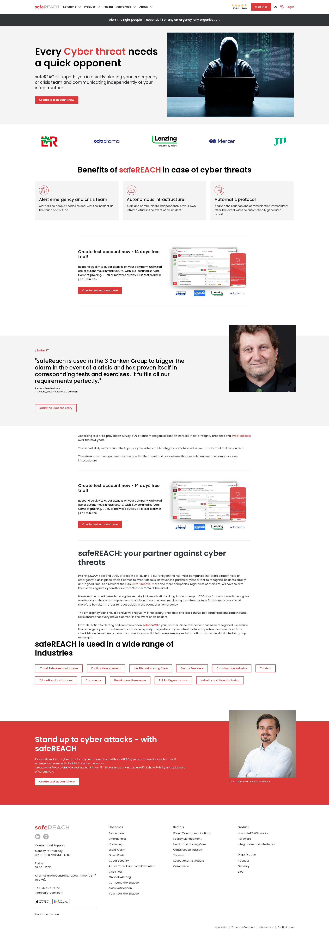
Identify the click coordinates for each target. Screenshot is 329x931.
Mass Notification (120, 888)
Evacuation (116, 833)
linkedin (37, 836)
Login (290, 7)
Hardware (244, 839)
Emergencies (117, 839)
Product (89, 7)
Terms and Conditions (243, 927)
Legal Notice (221, 927)
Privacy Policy (266, 927)
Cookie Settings (286, 927)
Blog (240, 872)
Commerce (181, 866)
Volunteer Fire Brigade (124, 894)
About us (243, 861)
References (123, 7)
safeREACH (150, 625)
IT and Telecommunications (192, 833)
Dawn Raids (116, 855)
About (143, 7)
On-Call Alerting (120, 877)
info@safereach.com (49, 893)
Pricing (108, 7)
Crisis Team (116, 872)
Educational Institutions (188, 861)
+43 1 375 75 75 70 (47, 888)
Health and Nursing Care (189, 844)
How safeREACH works (253, 833)
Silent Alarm (117, 850)
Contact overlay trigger (282, 7)
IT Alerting (116, 844)
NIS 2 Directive (141, 584)
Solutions (69, 7)
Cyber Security (119, 861)
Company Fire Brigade (124, 883)
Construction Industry (188, 850)
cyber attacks (241, 436)
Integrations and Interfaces (256, 844)
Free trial (261, 7)
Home (47, 7)
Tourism (178, 855)
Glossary (243, 866)
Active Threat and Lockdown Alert (132, 866)
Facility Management (187, 839)
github (46, 836)
